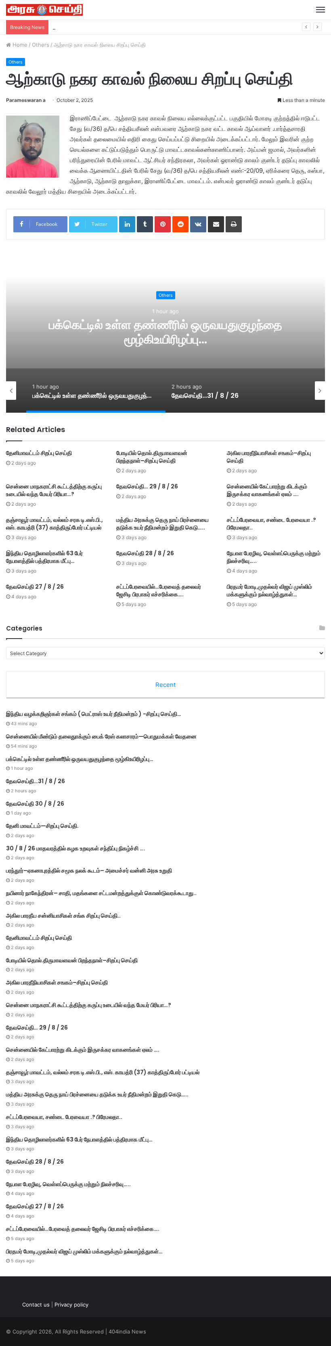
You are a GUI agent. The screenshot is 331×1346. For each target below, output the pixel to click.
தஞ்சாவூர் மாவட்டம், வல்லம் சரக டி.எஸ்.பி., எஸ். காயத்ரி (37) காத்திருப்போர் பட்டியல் (54, 523)
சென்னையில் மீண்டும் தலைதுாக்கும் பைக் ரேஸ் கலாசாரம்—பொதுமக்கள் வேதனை (101, 736)
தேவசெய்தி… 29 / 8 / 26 (147, 486)
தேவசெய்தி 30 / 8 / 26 (35, 804)
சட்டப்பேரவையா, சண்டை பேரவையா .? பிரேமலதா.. (271, 523)
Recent (165, 685)
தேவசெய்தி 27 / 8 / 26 (35, 587)
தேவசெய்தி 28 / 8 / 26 (145, 553)
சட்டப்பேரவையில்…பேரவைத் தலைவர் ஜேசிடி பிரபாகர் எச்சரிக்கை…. (158, 590)
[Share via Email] (216, 224)
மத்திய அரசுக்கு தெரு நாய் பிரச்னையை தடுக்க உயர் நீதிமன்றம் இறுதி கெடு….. (162, 523)
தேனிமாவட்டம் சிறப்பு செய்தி (39, 453)
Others (40, 44)
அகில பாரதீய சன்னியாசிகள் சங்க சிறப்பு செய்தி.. (63, 916)
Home (19, 44)
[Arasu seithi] (44, 10)
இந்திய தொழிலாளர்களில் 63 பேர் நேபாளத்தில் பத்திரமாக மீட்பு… (44, 557)
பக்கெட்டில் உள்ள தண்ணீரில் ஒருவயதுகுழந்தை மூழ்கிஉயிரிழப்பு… (122, 27)
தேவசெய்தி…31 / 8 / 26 (171, 332)
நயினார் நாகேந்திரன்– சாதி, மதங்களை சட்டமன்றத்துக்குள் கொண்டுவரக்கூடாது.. (101, 893)
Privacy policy (71, 1304)
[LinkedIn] (127, 224)
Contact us (36, 1304)
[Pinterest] (163, 224)
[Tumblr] (145, 224)
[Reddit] (180, 224)
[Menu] (320, 10)
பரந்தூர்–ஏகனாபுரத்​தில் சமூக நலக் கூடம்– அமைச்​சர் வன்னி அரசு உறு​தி (89, 870)
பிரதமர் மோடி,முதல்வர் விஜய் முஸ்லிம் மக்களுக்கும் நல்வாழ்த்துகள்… (269, 590)
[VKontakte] (198, 224)
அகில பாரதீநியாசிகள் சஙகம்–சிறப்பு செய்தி (269, 457)
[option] (170, 332)
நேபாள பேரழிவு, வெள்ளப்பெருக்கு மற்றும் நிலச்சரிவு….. (274, 557)
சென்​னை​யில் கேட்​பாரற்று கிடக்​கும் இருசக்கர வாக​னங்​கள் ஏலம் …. (267, 490)
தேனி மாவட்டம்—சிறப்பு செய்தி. (42, 826)
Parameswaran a (26, 100)
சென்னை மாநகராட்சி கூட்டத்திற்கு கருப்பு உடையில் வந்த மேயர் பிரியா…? (54, 490)
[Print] (234, 224)
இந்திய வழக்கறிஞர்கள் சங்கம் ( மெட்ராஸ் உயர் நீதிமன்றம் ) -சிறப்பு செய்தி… (93, 714)
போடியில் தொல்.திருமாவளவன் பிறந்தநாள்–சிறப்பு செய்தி (151, 457)
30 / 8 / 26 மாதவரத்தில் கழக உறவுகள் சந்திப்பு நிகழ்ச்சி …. (75, 848)
